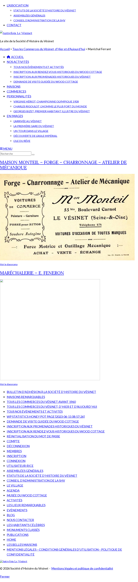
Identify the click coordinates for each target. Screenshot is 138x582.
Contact (14, 25)
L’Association (17, 5)
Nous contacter (20, 520)
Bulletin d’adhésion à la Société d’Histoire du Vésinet (51, 392)
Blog (11, 515)
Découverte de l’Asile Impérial (35, 135)
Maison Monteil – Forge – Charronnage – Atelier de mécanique (63, 165)
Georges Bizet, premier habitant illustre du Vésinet (51, 111)
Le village (15, 485)
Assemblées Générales (29, 15)
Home (11, 539)
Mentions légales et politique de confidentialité (82, 568)
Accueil (17, 57)
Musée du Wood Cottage (27, 495)
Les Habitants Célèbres (26, 525)
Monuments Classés (23, 530)
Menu (7, 148)
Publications (17, 535)
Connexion (16, 461)
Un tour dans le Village (30, 130)
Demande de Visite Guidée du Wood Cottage (45, 81)
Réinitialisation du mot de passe (33, 436)
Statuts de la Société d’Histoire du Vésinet (44, 10)
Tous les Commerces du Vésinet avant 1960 (41, 402)
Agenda (13, 490)
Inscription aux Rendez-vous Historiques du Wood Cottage (57, 71)
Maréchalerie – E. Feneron (32, 273)
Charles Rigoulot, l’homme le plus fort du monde (50, 106)
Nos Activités (18, 62)
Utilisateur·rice (20, 466)
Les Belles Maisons (22, 544)
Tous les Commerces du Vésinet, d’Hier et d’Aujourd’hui (52, 406)
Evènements (17, 510)
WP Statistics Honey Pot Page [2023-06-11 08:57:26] (46, 416)
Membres (14, 451)
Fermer (5, 576)
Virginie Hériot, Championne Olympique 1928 (46, 101)
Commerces (16, 91)
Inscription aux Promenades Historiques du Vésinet (52, 76)
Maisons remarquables (26, 397)
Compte (13, 441)
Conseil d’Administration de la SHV (39, 20)
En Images (15, 116)
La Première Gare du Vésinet (33, 126)
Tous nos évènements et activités (38, 67)
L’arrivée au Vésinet (27, 121)
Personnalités (19, 96)
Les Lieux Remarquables (26, 505)
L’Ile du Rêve (21, 140)
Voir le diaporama (9, 264)
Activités (14, 500)
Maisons (13, 86)
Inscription (16, 456)
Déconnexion (18, 446)
